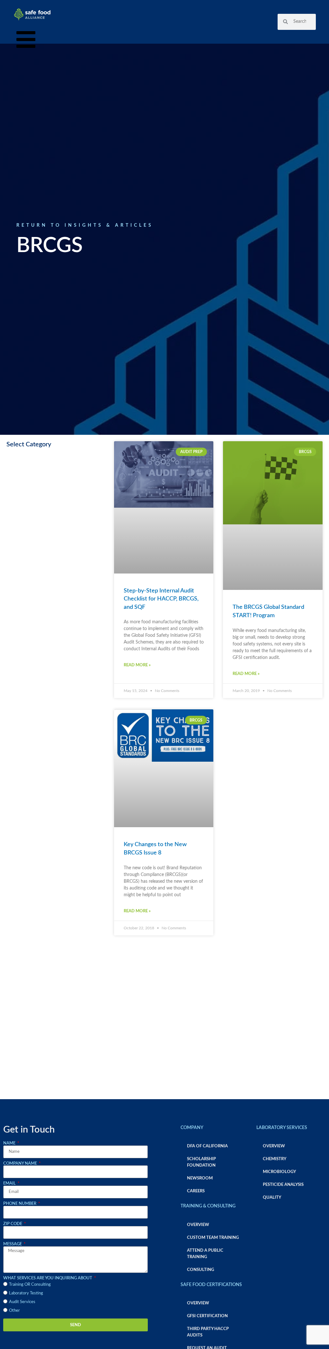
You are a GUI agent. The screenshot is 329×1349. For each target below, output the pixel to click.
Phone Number (20, 1203)
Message (13, 1244)
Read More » (137, 665)
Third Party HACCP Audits (208, 1332)
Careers (196, 1191)
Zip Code (13, 1224)
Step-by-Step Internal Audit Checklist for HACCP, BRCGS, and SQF (161, 599)
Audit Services (22, 1302)
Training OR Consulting (30, 1284)
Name (9, 1143)
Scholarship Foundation (201, 1162)
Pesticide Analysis (283, 1185)
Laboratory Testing (26, 1293)
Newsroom (200, 1178)
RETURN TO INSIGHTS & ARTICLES (84, 225)
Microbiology (279, 1172)
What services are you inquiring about (48, 1278)
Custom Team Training (213, 1238)
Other (14, 1310)
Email (10, 1183)
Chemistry (274, 1159)
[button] (25, 41)
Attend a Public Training (205, 1253)
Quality (272, 1197)
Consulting (200, 1270)
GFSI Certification (207, 1316)
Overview (198, 1225)
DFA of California (207, 1146)
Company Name (20, 1163)
